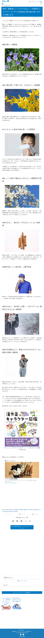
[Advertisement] (22, 498)
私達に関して (29, 631)
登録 (41, 1)
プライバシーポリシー (21, 631)
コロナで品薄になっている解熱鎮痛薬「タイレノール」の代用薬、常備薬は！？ (6, 601)
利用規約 (14, 631)
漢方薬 (8, 5)
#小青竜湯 (30, 509)
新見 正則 (34, 447)
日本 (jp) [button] (22, 630)
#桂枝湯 (6, 511)
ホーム (3, 5)
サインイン (35, 1)
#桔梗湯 (21, 509)
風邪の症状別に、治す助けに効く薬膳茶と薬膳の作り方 (16, 600)
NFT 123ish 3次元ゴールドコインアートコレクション (22, 527)
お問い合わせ (25, 632)
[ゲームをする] (41, 4)
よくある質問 (19, 632)
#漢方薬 (12, 509)
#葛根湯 (16, 509)
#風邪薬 (8, 509)
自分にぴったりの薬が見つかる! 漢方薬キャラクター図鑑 (18, 447)
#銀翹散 (25, 509)
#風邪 (3, 509)
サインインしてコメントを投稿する (22, 592)
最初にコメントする (22, 580)
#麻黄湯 (16, 511)
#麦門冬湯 (10, 511)
